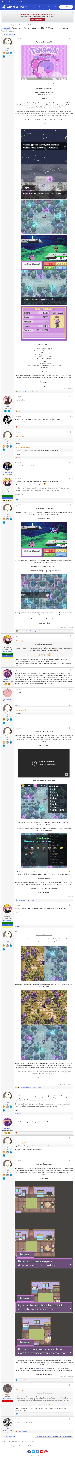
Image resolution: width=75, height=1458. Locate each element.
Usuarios (11, 2)
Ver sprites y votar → (37, 19)
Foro (49, 7)
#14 (72, 931)
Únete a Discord (66, 7)
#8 (72, 636)
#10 (72, 689)
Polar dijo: (18, 641)
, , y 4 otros (30, 631)
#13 (72, 905)
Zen (7, 1428)
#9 (72, 670)
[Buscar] (57, 2)
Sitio (27, 7)
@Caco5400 (42, 1368)
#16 (72, 1118)
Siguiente (11, 34)
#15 (72, 1092)
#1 (72, 38)
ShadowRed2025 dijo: (22, 447)
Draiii (7, 426)
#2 (72, 397)
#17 (72, 1138)
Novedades (4, 2)
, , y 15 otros (28, 392)
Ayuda (16, 2)
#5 (72, 462)
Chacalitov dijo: (20, 710)
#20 (72, 1419)
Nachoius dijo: (20, 1143)
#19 (72, 1385)
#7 (72, 505)
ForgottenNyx (7, 472)
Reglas (21, 2)
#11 (72, 705)
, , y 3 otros (25, 900)
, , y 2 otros (30, 1087)
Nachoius (7, 680)
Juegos (34, 7)
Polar (3, 31)
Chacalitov (7, 699)
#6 (72, 478)
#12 (72, 728)
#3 (72, 416)
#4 (72, 432)
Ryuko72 (7, 406)
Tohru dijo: (19, 437)
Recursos (42, 7)
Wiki (55, 7)
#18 (72, 1161)
